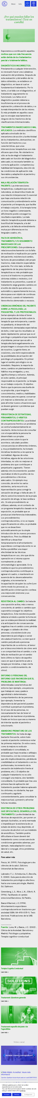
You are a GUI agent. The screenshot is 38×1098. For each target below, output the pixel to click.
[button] (13, 4)
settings (22, 1091)
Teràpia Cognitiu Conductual (12, 968)
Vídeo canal (19, 1042)
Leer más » (4, 972)
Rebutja (16, 1094)
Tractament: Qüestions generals (13, 997)
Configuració (28, 1094)
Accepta (6, 1094)
